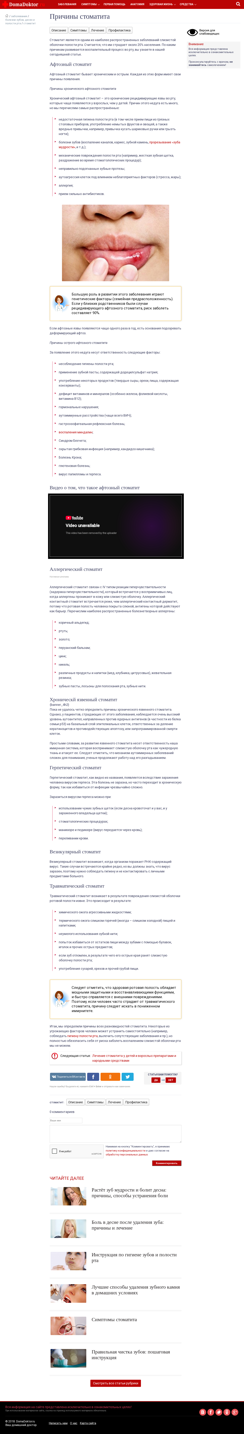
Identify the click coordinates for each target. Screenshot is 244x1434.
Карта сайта (88, 1423)
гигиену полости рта (82, 1036)
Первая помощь (114, 4)
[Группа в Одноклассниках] (227, 1415)
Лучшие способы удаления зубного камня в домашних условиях (136, 1289)
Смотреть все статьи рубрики (115, 1383)
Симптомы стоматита (114, 1319)
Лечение (97, 30)
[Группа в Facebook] (211, 1415)
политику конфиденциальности (125, 1150)
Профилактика (119, 30)
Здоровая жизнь (161, 4)
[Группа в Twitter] (219, 1415)
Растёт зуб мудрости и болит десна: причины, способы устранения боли (130, 1192)
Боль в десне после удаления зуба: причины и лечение (128, 1225)
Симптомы (89, 4)
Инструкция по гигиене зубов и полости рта (134, 1257)
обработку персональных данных (127, 1154)
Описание (58, 30)
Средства (186, 4)
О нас (73, 1423)
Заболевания (67, 4)
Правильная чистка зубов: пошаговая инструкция (131, 1354)
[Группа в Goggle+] (235, 1415)
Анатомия (137, 4)
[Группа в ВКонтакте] (202, 1415)
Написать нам (58, 1423)
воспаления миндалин (76, 432)
